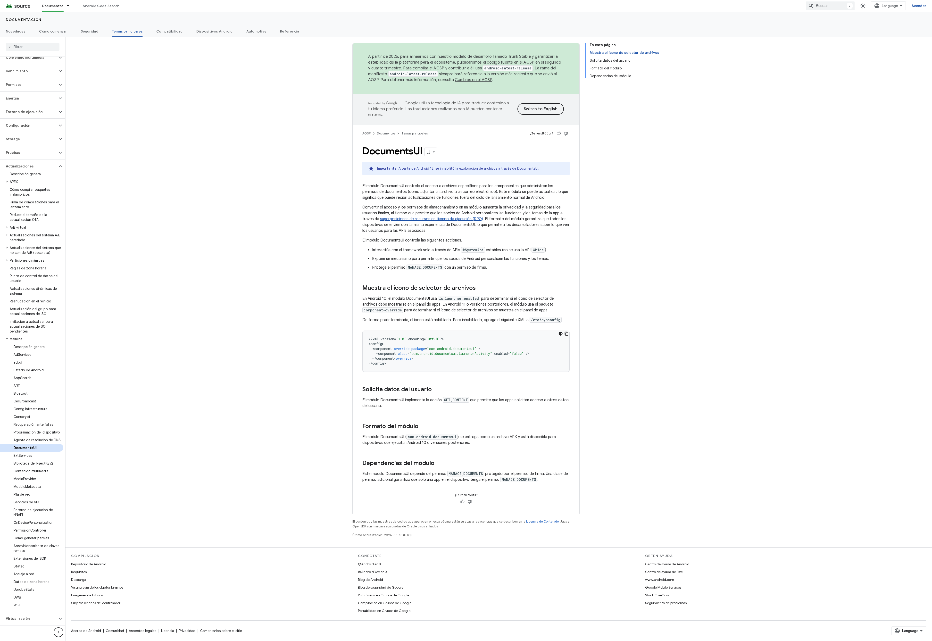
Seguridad (89, 31)
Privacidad (187, 631)
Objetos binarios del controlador (95, 603)
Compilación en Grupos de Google (384, 603)
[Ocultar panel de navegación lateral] (58, 632)
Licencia (167, 631)
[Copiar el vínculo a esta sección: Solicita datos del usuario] (436, 390)
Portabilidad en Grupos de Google (384, 610)
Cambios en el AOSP (473, 79)
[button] (29, 57)
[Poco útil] (566, 133)
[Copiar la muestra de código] (566, 334)
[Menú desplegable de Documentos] (70, 6)
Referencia (289, 31)
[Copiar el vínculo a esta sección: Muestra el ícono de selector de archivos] (480, 288)
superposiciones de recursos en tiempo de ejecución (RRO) (431, 218)
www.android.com (659, 579)
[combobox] (830, 5)
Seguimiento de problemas (666, 603)
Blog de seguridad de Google (380, 587)
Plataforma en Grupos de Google (383, 595)
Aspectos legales (142, 631)
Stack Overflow (657, 595)
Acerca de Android (86, 631)
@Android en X (369, 564)
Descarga (78, 579)
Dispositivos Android (214, 31)
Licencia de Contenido (542, 521)
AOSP (366, 133)
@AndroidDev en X (372, 572)
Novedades (15, 31)
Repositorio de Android (88, 564)
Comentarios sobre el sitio (221, 631)
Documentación (24, 19)
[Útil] (558, 133)
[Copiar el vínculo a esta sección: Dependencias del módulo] (439, 463)
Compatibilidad (169, 31)
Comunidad (115, 631)
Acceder (919, 6)
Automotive (256, 31)
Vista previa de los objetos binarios (97, 587)
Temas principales (127, 31)
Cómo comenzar (53, 31)
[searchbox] (32, 47)
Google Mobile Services (663, 587)
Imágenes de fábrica (87, 595)
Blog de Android (370, 579)
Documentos (53, 6)
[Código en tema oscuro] (561, 334)
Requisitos (79, 572)
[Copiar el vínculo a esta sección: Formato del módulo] (423, 427)
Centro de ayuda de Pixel (664, 572)
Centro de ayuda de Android (667, 564)
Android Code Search (101, 6)
